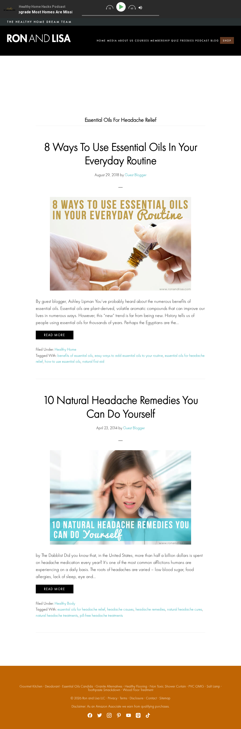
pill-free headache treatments (101, 615)
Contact (151, 698)
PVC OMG (196, 686)
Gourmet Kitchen (31, 686)
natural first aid (93, 361)
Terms (123, 698)
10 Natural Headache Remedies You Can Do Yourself (120, 407)
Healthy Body (65, 603)
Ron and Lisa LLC (93, 698)
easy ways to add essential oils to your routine (129, 355)
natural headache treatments (57, 615)
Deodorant (52, 686)
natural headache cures (184, 609)
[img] (109, 7)
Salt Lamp (213, 686)
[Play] (121, 6)
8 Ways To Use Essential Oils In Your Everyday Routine (120, 154)
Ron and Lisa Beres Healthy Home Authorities (39, 38)
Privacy (112, 698)
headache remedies (150, 609)
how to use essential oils (62, 361)
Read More (54, 335)
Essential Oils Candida (77, 686)
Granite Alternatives (109, 686)
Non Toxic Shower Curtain (168, 686)
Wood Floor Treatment (138, 689)
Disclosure (136, 698)
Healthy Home (65, 349)
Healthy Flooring (136, 686)
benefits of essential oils (75, 355)
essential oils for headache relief (81, 609)
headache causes (120, 609)
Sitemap (164, 698)
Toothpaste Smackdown (104, 689)
